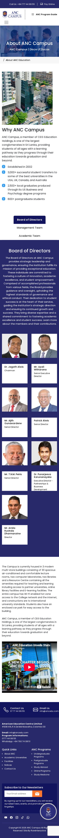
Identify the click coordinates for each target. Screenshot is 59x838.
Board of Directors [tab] (29, 220)
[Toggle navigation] (6, 22)
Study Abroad (41, 767)
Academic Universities (15, 757)
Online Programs (42, 770)
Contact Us (10, 768)
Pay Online (49, 4)
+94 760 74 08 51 (21, 741)
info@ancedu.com (18, 732)
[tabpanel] (29, 398)
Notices (8, 765)
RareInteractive (38, 830)
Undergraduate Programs (41, 755)
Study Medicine (41, 774)
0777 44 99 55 (9, 738)
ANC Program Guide (46, 14)
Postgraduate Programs (41, 762)
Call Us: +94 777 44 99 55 (22, 4)
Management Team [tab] (29, 228)
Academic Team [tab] (29, 236)
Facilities (8, 761)
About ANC (9, 753)
